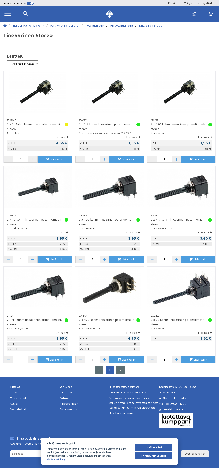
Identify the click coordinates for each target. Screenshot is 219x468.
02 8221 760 (167, 392)
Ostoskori (65, 398)
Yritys (188, 3)
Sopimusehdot (68, 409)
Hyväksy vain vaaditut (153, 455)
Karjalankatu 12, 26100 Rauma (177, 386)
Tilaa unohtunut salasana (124, 386)
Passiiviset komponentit (65, 25)
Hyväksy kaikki (154, 447)
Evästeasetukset (195, 453)
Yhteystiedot (206, 3)
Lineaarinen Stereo (150, 25)
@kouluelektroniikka (171, 409)
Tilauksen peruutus (121, 413)
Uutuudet (66, 386)
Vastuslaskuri (18, 409)
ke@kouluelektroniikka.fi (173, 398)
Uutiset (15, 403)
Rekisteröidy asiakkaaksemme (128, 392)
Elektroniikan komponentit (28, 25)
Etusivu (173, 3)
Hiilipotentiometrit (121, 25)
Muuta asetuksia (56, 459)
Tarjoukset (66, 392)
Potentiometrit (95, 25)
